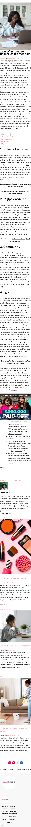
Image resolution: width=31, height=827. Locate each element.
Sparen (5, 809)
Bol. (12, 451)
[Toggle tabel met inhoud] (11, 134)
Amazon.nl (18, 451)
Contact (9, 822)
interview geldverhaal (14, 434)
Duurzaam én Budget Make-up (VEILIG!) (13, 578)
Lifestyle (5, 806)
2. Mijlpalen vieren (6, 139)
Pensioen (5, 814)
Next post (18, 480)
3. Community (5, 141)
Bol (23, 363)
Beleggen (5, 811)
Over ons (12, 816)
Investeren (12, 809)
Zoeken (4, 819)
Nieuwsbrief (12, 819)
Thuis (2, 467)
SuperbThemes (5, 772)
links (19, 443)
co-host (28, 121)
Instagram (14, 390)
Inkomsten (13, 806)
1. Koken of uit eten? (7, 137)
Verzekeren (13, 814)
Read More (3, 604)
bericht (12, 426)
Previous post (4, 480)
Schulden (13, 811)
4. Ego (2, 143)
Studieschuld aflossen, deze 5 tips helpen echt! (15, 646)
